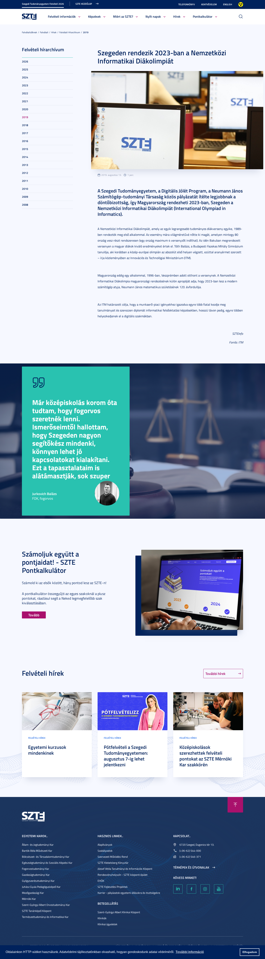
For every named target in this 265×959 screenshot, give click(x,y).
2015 (25, 149)
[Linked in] (178, 889)
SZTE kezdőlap (83, 3)
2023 (25, 85)
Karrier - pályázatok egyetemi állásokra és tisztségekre (129, 893)
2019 (85, 32)
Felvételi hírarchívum (69, 32)
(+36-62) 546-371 (190, 856)
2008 (25, 204)
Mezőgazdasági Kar (33, 893)
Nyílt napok (153, 16)
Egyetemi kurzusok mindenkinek (47, 750)
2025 (25, 69)
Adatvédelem (209, 4)
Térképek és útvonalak (191, 867)
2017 (25, 133)
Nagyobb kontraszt (240, 4)
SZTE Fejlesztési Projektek (113, 887)
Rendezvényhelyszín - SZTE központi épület (122, 875)
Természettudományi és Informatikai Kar (45, 917)
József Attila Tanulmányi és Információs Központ (125, 869)
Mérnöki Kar (29, 899)
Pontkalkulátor (202, 16)
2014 (25, 157)
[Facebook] (191, 889)
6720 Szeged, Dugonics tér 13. (196, 844)
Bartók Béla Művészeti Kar (37, 850)
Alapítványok (105, 844)
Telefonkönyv (186, 4)
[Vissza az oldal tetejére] (235, 804)
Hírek (176, 16)
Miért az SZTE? (123, 16)
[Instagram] (205, 889)
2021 (25, 101)
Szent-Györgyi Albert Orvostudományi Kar (46, 905)
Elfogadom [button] (249, 952)
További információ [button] (190, 952)
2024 (25, 77)
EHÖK (101, 881)
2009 (25, 197)
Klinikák (102, 918)
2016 (25, 141)
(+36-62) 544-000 (190, 850)
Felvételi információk (62, 16)
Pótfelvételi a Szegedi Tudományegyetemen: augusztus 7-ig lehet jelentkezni (126, 756)
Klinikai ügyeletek (107, 924)
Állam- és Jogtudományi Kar (38, 844)
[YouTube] (218, 889)
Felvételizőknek (29, 32)
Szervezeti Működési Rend (113, 856)
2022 (25, 93)
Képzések (94, 16)
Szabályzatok (105, 850)
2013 (25, 165)
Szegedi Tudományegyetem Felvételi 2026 (43, 3)
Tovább (33, 614)
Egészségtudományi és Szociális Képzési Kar (47, 862)
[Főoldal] (29, 16)
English (227, 4)
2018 (25, 125)
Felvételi (44, 32)
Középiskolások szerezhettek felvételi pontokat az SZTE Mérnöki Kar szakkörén (205, 756)
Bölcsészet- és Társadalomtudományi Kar (45, 856)
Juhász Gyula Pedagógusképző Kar (41, 887)
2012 (25, 173)
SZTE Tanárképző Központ (36, 911)
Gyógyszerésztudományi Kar (38, 881)
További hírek (215, 673)
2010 (25, 189)
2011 (25, 181)
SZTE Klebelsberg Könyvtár (113, 862)
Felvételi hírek (36, 738)
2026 (25, 61)
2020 (25, 109)
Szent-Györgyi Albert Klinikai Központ (119, 912)
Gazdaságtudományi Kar (36, 875)
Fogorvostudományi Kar (35, 869)
